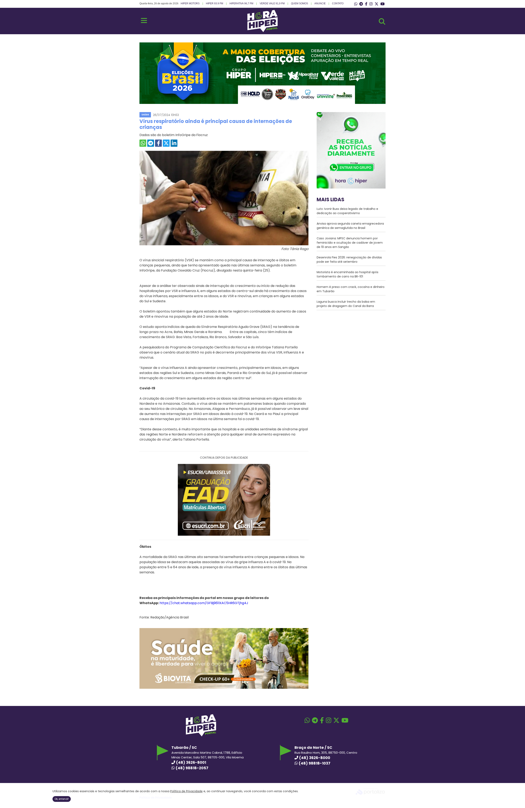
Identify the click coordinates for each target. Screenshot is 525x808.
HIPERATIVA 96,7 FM (241, 3)
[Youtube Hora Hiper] (382, 4)
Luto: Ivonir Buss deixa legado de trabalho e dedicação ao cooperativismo (347, 211)
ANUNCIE (320, 3)
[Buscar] (382, 21)
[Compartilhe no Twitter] (166, 143)
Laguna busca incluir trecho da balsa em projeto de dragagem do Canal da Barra (346, 304)
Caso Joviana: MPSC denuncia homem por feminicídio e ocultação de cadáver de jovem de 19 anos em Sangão (350, 242)
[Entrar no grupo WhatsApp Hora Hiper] (355, 4)
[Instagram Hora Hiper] (371, 4)
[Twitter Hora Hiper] (376, 4)
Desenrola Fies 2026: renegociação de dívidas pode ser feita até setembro (349, 259)
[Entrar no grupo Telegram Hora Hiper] (361, 4)
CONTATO (338, 3)
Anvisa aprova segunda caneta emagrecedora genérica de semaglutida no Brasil (350, 226)
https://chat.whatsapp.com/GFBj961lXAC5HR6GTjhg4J (204, 603)
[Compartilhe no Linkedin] (174, 143)
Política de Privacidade (186, 791)
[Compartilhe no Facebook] (158, 143)
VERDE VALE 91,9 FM (272, 3)
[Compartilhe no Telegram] (150, 143)
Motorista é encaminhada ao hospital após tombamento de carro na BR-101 (347, 274)
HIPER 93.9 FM (214, 3)
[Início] (262, 31)
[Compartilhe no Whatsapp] (142, 143)
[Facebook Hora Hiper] (366, 4)
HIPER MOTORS (190, 3)
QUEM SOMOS (299, 3)
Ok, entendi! (62, 799)
